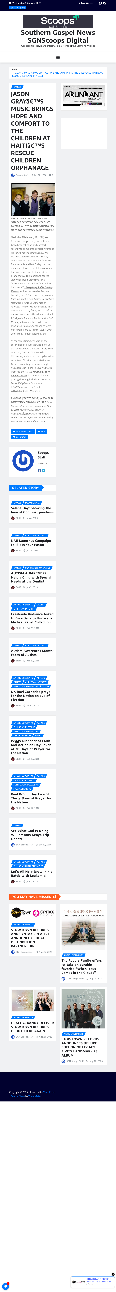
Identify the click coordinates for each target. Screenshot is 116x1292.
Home (14, 69)
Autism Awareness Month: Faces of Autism (32, 653)
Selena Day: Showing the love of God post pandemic (32, 510)
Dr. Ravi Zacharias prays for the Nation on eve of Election (30, 696)
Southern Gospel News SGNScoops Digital (58, 36)
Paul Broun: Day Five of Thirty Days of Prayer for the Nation (31, 798)
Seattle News (18, 1096)
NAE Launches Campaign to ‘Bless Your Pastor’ (31, 543)
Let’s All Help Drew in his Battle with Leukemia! (31, 874)
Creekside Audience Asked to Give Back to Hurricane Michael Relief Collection (32, 618)
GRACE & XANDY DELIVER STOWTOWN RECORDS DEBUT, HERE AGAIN (32, 1027)
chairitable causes (24, 431)
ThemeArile (34, 1096)
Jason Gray (21, 436)
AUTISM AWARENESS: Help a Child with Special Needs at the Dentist (31, 577)
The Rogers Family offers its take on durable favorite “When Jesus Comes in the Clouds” (82, 966)
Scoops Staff (22, 175)
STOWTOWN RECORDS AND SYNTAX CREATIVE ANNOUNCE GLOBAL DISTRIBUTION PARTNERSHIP (30, 938)
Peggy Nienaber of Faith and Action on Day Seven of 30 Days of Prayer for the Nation (31, 747)
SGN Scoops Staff (24, 844)
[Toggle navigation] (58, 57)
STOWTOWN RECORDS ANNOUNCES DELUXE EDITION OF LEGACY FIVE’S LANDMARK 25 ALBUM (80, 1047)
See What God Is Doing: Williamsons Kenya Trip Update (30, 835)
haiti (42, 431)
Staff (18, 518)
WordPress (49, 1092)
